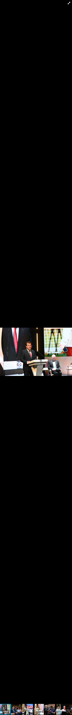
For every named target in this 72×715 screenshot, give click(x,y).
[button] (69, 3)
